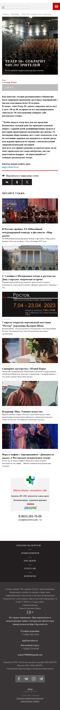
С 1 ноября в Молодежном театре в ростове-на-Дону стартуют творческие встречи (29, 278)
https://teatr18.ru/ (10, 167)
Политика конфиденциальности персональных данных (30, 699)
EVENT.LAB (30, 568)
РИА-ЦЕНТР (30, 561)
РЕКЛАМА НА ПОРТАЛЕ (28, 545)
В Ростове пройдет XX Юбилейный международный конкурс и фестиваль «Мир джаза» (27, 232)
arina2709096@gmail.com (30, 655)
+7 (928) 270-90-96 (30, 648)
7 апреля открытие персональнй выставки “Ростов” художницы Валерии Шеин (26, 324)
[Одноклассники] (17, 182)
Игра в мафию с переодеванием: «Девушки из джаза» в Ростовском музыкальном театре (28, 456)
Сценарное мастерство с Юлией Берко (24, 368)
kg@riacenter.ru (30, 640)
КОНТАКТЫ (30, 576)
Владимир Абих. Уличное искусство (22, 411)
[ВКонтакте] (7, 182)
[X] (27, 182)
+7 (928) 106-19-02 (30, 634)
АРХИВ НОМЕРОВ (30, 553)
